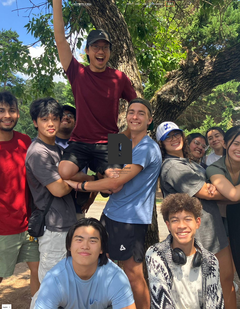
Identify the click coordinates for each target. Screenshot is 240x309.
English (5, 307)
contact (159, 4)
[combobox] (6, 306)
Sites (137, 4)
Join (144, 4)
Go (150, 4)
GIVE (170, 4)
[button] (130, 3)
